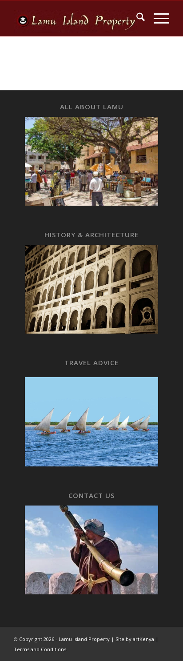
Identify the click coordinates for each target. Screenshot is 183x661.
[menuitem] (136, 18)
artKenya (143, 639)
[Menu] (157, 18)
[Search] (136, 18)
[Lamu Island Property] (76, 18)
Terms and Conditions (40, 649)
